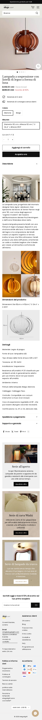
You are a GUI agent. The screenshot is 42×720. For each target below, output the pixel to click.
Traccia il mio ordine (27, 629)
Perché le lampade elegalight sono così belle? (8, 697)
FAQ (23, 643)
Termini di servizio (9, 680)
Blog (24, 624)
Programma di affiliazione (28, 648)
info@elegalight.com (10, 632)
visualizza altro (21, 484)
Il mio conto (26, 634)
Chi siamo (26, 621)
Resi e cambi (7, 684)
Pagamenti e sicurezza (7, 669)
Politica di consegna (6, 675)
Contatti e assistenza (26, 638)
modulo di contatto (6, 640)
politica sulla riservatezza (7, 688)
